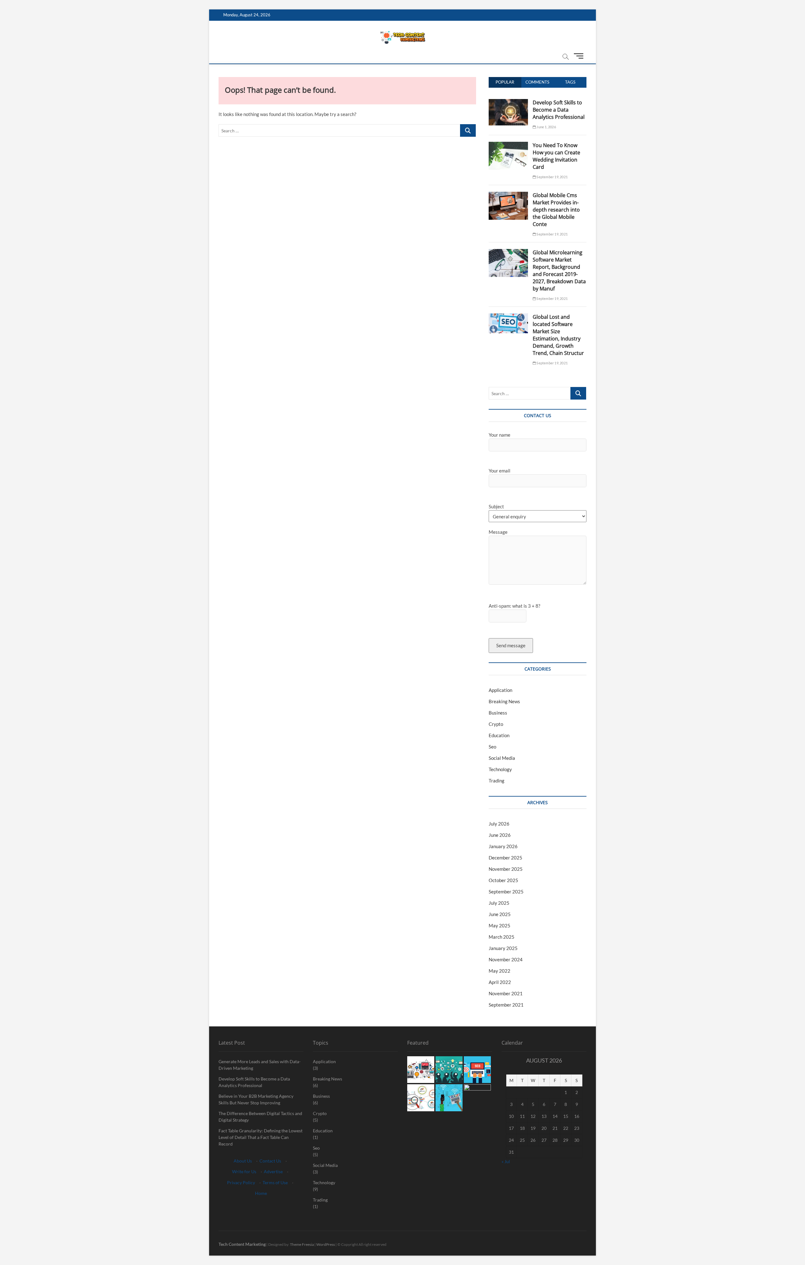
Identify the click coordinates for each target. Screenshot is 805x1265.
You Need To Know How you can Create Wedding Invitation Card (556, 156)
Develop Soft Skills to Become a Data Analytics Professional (559, 109)
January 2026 (503, 846)
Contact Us (270, 1160)
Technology (500, 769)
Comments (537, 82)
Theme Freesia (302, 1244)
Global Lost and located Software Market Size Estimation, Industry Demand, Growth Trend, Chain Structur (558, 334)
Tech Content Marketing (242, 1244)
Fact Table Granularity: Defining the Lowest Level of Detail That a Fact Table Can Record (261, 1137)
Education (499, 735)
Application (500, 690)
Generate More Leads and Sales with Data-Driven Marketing (260, 1065)
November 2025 (506, 869)
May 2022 (499, 971)
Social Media (502, 758)
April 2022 (500, 982)
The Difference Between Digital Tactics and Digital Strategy (260, 1117)
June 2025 (500, 914)
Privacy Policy (241, 1182)
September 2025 (506, 891)
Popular (505, 82)
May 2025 (499, 925)
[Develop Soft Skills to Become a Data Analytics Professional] (508, 102)
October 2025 (503, 880)
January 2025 (503, 948)
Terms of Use (275, 1182)
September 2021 (506, 1005)
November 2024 (506, 959)
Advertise (273, 1171)
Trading (496, 780)
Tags (570, 82)
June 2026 (500, 835)
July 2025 (499, 903)
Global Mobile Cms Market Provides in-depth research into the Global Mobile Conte (556, 210)
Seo (492, 746)
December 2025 (505, 857)
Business (498, 712)
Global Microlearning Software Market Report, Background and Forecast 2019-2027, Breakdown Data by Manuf (559, 270)
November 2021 (506, 993)
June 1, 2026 (546, 127)
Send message (510, 645)
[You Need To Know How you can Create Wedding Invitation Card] (508, 145)
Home (261, 1193)
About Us (243, 1160)
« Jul (506, 1161)
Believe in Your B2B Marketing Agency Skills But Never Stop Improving (256, 1099)
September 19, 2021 (552, 177)
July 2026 (499, 823)
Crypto (496, 724)
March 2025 (501, 937)
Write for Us (244, 1171)
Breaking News (504, 701)
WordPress (325, 1244)
